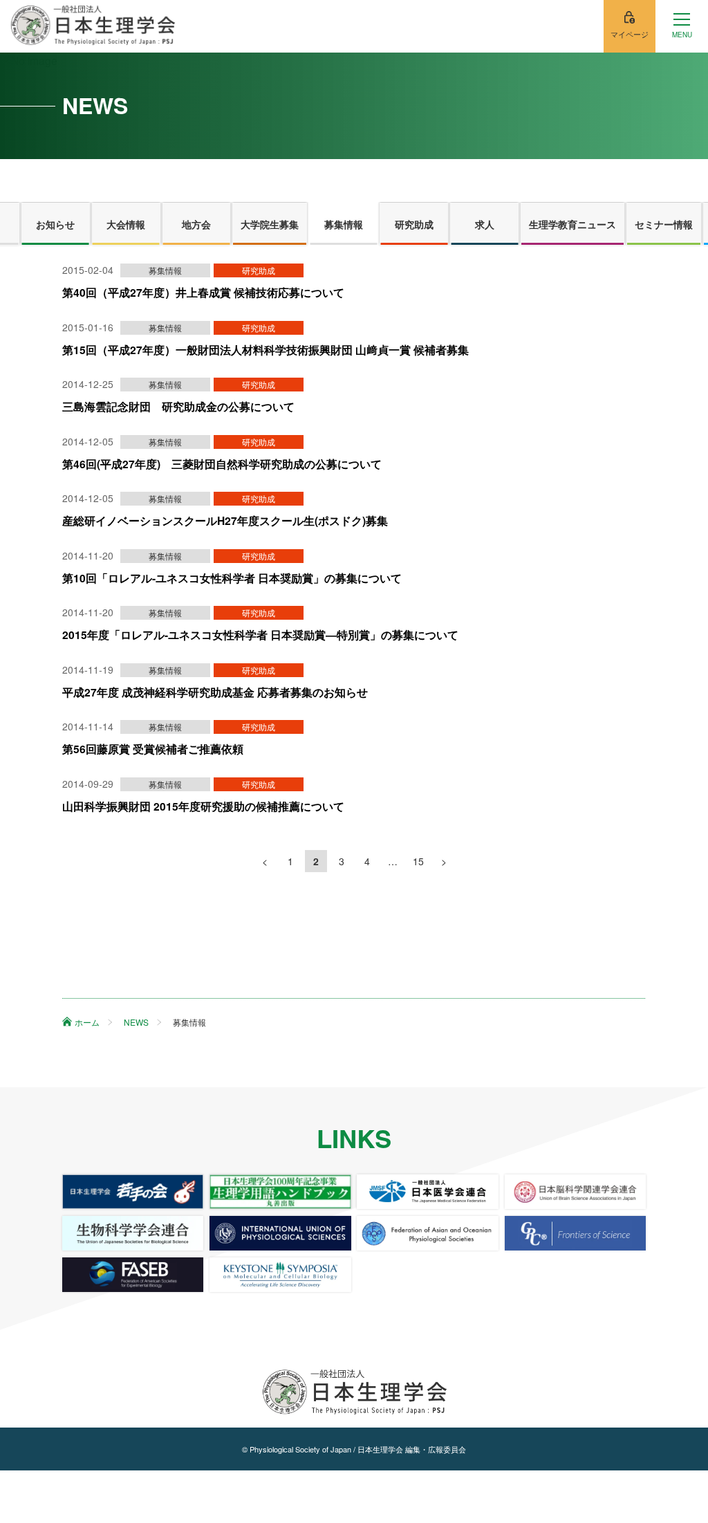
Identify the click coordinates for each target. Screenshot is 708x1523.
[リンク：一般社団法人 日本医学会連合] (427, 1191)
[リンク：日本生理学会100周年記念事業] (280, 1191)
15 (418, 861)
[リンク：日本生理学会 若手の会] (132, 1191)
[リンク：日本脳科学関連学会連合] (575, 1191)
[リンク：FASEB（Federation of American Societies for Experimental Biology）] (132, 1274)
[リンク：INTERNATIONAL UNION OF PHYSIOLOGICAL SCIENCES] (280, 1233)
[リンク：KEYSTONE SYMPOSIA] (280, 1274)
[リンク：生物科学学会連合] (132, 1233)
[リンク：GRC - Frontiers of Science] (575, 1233)
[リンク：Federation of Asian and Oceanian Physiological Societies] (427, 1233)
